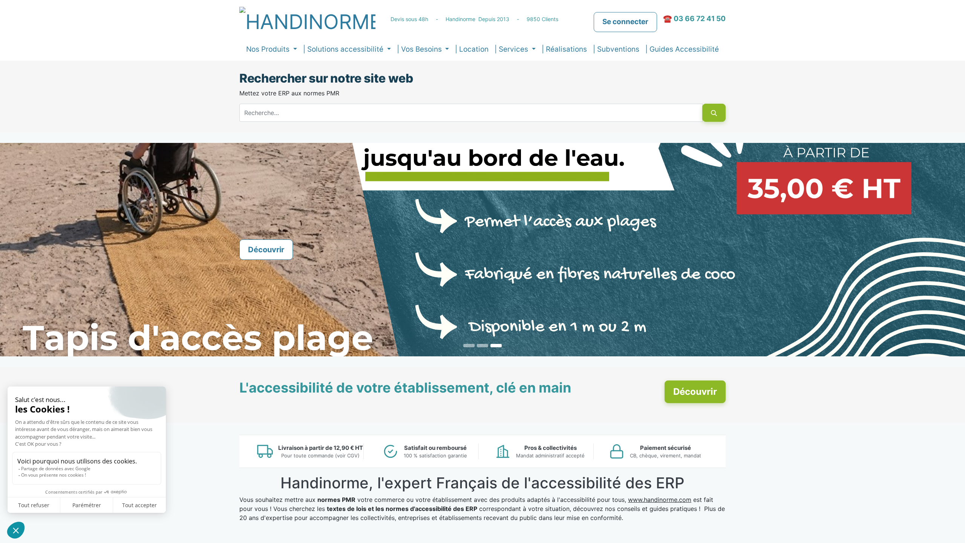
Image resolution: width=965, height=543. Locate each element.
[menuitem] (472, 49)
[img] (38, 249)
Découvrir (266, 249)
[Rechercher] (714, 113)
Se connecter (625, 21)
